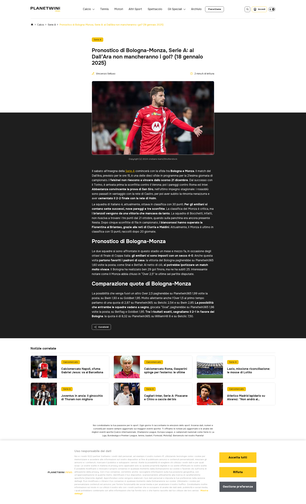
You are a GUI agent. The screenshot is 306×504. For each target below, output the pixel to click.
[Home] (32, 24)
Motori (118, 9)
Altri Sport (135, 9)
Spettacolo (155, 9)
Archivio (196, 9)
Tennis (104, 9)
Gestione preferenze (238, 486)
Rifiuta (238, 472)
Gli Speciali (175, 9)
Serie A (52, 24)
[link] (214, 9)
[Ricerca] (247, 9)
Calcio (87, 9)
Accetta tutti (238, 457)
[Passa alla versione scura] (271, 9)
